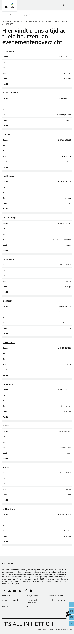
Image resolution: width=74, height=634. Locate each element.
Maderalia (6, 426)
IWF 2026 (6, 134)
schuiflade (9, 574)
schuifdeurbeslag (59, 574)
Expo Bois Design (9, 218)
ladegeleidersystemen (24, 574)
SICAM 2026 (7, 301)
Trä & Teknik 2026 (9, 93)
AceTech (6, 467)
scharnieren (39, 574)
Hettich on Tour (8, 51)
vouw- (48, 574)
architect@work (9, 342)
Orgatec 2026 (8, 384)
